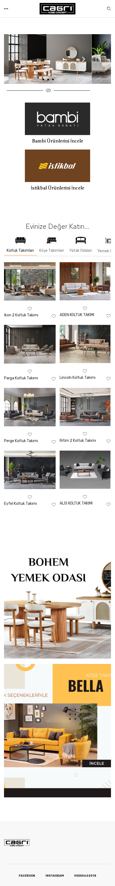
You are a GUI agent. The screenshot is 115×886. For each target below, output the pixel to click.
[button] (6, 8)
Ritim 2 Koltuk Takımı (78, 440)
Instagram (54, 875)
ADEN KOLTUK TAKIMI (77, 315)
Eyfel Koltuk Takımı (20, 503)
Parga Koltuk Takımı (21, 378)
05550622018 (85, 875)
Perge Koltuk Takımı (21, 441)
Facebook (27, 875)
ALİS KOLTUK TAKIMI (76, 503)
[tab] (20, 245)
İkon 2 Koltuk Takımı (21, 315)
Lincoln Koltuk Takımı (77, 377)
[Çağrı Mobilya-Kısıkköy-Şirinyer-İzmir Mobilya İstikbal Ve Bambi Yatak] (57, 8)
